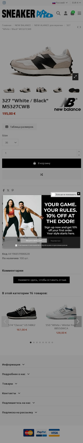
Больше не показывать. (66, 194)
